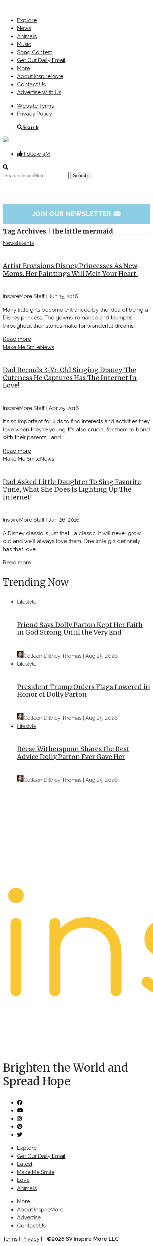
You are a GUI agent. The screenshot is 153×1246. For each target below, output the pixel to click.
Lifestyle (26, 602)
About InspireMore (40, 76)
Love (23, 1180)
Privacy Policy (34, 114)
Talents (25, 243)
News (24, 28)
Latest (24, 1164)
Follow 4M (36, 154)
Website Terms (35, 106)
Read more (17, 339)
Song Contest (34, 52)
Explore (27, 20)
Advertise (29, 1217)
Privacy (30, 1239)
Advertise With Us (39, 92)
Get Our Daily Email (41, 60)
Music (24, 44)
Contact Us (31, 84)
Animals (27, 36)
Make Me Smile (21, 347)
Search (30, 127)
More (23, 68)
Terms (10, 1239)
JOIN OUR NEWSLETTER (76, 213)
